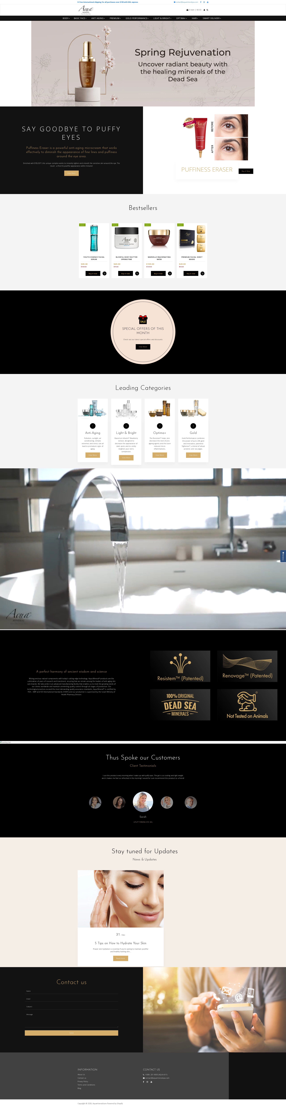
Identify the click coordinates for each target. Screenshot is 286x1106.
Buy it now (93, 274)
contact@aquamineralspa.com (187, 2)
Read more (120, 958)
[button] (15, 63)
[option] (143, 63)
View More (249, 70)
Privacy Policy (83, 1081)
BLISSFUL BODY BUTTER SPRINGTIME (126, 258)
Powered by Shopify (115, 1103)
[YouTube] (207, 2)
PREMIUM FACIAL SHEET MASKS (192, 258)
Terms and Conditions (86, 1085)
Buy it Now (246, 171)
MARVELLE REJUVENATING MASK (159, 258)
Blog (79, 1088)
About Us (81, 1074)
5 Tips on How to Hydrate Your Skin (120, 943)
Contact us (82, 1078)
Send (71, 1033)
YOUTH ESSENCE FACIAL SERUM (94, 258)
